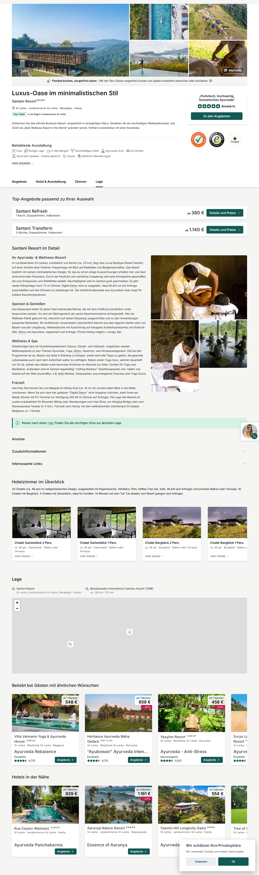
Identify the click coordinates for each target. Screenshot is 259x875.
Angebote (19, 181)
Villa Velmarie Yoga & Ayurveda (40, 738)
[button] (70, 644)
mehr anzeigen (21, 162)
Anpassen (201, 861)
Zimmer (81, 181)
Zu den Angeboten (216, 116)
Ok (233, 861)
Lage (99, 181)
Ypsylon (178, 737)
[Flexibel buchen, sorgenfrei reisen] (210, 80)
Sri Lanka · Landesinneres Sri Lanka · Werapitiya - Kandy (49, 108)
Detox (74, 285)
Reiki (61, 373)
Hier (51, 423)
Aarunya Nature (106, 828)
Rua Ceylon (37, 828)
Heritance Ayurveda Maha (108, 738)
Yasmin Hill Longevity (183, 828)
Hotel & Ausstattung (51, 181)
